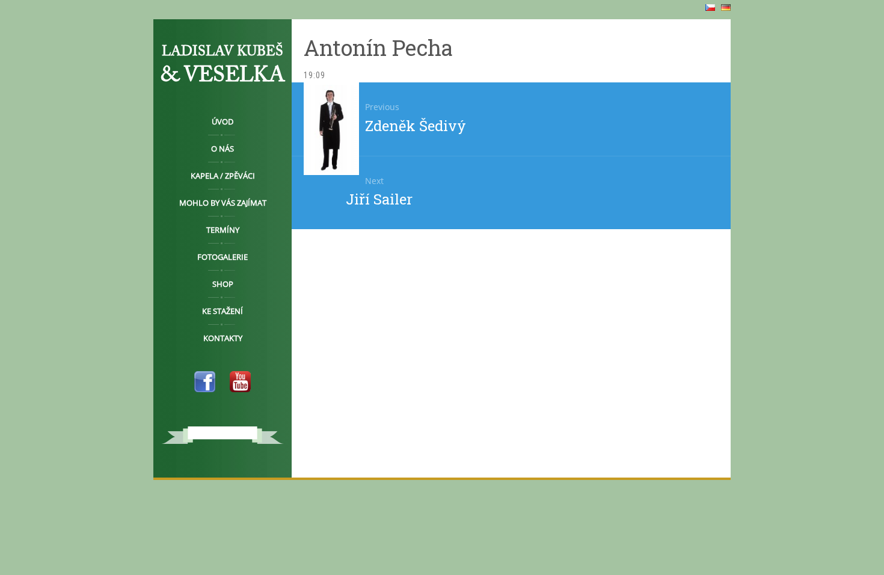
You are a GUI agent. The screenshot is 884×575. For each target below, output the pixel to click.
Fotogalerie (222, 256)
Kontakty (222, 338)
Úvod (222, 121)
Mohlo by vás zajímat (222, 202)
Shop (222, 283)
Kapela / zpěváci (223, 175)
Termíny (222, 229)
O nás (222, 148)
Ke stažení (222, 311)
